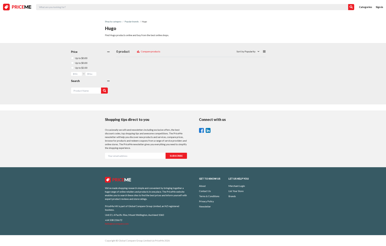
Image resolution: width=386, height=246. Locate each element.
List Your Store (236, 191)
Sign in (379, 7)
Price (74, 51)
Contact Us (205, 191)
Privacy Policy (206, 201)
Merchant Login (236, 185)
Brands (232, 196)
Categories (365, 7)
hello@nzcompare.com (117, 223)
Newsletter (205, 206)
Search (75, 81)
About (202, 185)
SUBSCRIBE (176, 155)
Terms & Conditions (209, 196)
